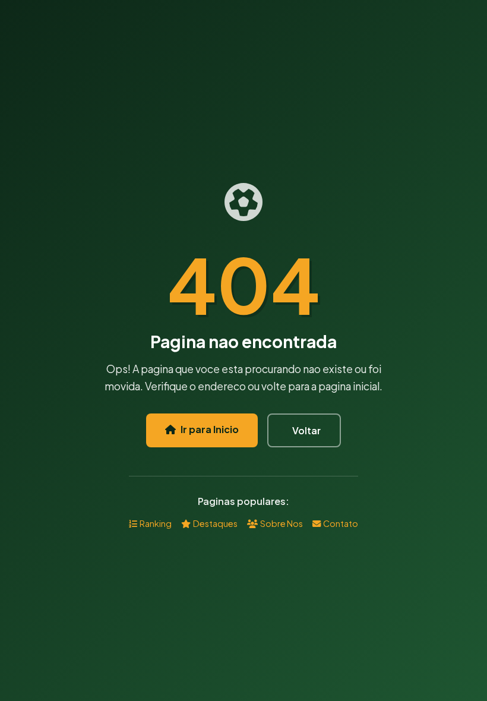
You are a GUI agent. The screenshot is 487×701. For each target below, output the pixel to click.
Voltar (306, 430)
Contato (340, 523)
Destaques (215, 523)
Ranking (156, 523)
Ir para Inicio (210, 429)
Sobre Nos (281, 523)
